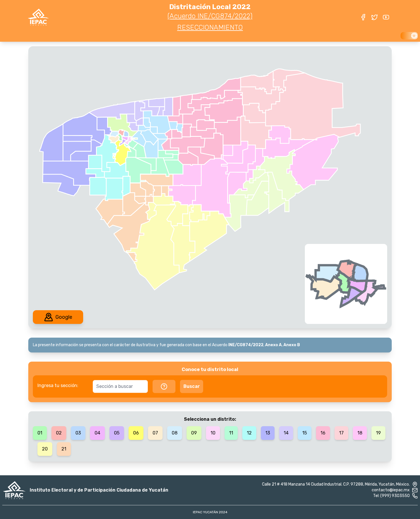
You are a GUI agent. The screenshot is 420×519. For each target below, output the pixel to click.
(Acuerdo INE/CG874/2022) (210, 16)
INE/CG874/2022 (245, 344)
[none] (120, 137)
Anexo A (273, 344)
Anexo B (291, 344)
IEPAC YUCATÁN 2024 (210, 512)
